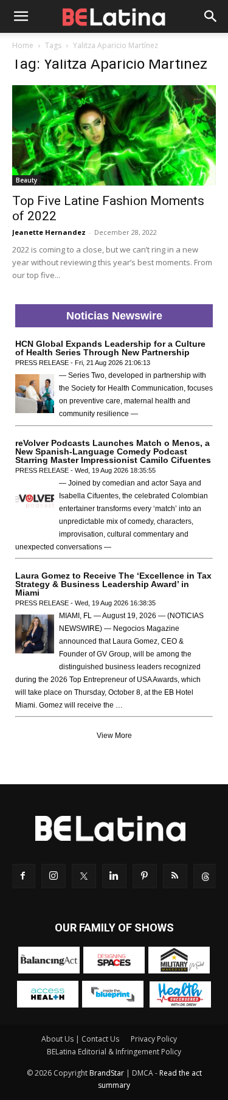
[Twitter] (84, 876)
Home (22, 45)
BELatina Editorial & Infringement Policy (114, 1051)
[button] (20, 16)
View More (114, 735)
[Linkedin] (114, 876)
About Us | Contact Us (80, 1039)
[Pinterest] (145, 876)
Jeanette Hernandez (49, 232)
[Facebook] (23, 876)
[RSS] (175, 876)
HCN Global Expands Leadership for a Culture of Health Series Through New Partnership (110, 348)
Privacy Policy (154, 1039)
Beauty (26, 180)
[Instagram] (53, 876)
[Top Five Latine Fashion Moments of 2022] (114, 135)
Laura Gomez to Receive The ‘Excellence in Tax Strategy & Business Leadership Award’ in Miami (113, 584)
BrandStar (106, 1073)
